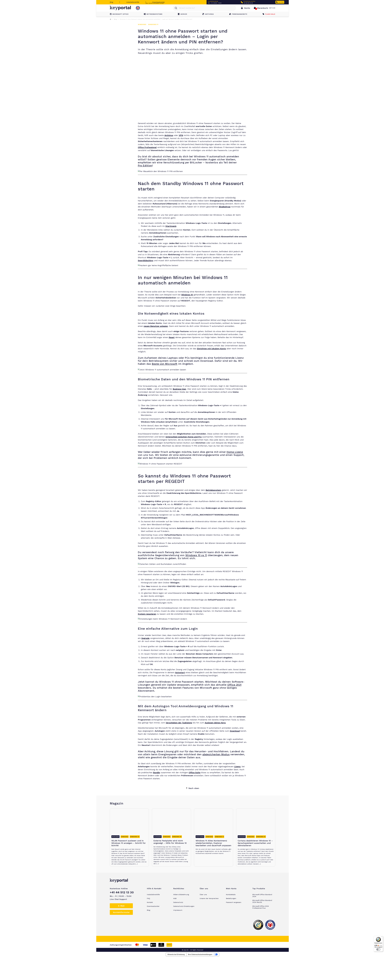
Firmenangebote (239, 14)
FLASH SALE (270, 14)
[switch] (378, 949)
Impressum (177, 910)
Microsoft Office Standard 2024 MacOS (262, 901)
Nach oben (193, 788)
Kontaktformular (121, 912)
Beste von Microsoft (164, 363)
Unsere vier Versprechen (209, 898)
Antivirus (209, 14)
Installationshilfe (132, 2)
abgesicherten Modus (216, 754)
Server (183, 14)
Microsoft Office (120, 14)
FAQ (148, 898)
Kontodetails (231, 894)
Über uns (203, 894)
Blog (111, 2)
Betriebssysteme (154, 14)
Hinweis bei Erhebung (176, 954)
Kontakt (150, 902)
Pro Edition (145, 165)
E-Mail (121, 906)
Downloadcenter (158, 2)
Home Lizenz (235, 451)
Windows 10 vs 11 (196, 555)
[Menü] (382, 937)
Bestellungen (231, 898)
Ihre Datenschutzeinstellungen (200, 954)
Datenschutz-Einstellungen (183, 906)
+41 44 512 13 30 (248, 3)
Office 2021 (234, 684)
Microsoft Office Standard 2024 (262, 895)
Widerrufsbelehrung (181, 894)
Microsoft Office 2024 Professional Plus (260, 907)
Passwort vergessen (233, 902)
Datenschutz (178, 902)
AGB (174, 898)
